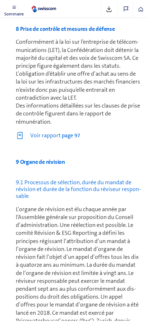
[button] (14, 9)
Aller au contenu (54, 4)
